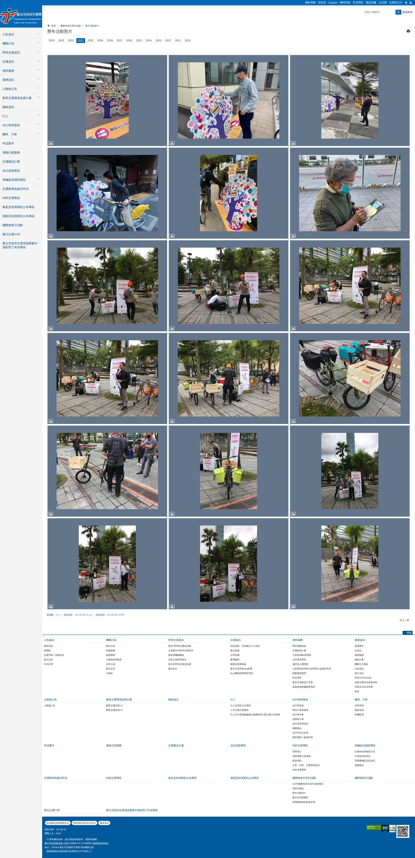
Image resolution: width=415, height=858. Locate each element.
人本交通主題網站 (239, 710)
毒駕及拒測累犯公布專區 (18, 207)
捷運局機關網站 (176, 655)
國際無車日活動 (12, 225)
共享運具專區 (299, 659)
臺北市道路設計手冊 (302, 682)
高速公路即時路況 (177, 659)
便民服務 (297, 640)
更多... (358, 691)
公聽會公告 (50, 699)
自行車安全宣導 (300, 732)
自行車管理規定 (300, 723)
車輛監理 (359, 714)
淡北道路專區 (11, 170)
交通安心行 (395, 2)
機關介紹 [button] (8, 43)
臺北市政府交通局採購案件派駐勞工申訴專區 (19, 245)
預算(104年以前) (363, 677)
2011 (178, 40)
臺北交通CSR (11, 234)
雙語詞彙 (371, 2)
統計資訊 (359, 673)
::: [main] (48, 25)
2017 (120, 40)
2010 (187, 40)
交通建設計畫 (11, 161)
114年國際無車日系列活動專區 (307, 784)
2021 (81, 40)
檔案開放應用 (299, 673)
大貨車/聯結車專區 (301, 655)
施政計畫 (359, 659)
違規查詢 (359, 710)
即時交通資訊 (176, 640)
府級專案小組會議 (301, 756)
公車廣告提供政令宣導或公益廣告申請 (311, 668)
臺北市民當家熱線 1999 (57, 843)
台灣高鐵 (234, 655)
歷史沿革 (110, 646)
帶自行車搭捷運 (300, 710)
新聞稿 (47, 650)
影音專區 (297, 760)
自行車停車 (298, 714)
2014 (149, 40)
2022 (71, 40)
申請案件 (8, 143)
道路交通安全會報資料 (366, 682)
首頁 (53, 26)
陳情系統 (345, 2)
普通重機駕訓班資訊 (365, 760)
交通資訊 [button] (8, 61)
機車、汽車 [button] (9, 134)
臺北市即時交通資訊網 (179, 646)
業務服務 (359, 655)
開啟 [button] (409, 632)
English (333, 2)
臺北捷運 (234, 650)
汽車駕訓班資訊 (363, 756)
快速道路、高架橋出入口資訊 (245, 646)
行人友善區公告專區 (240, 705)
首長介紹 (110, 664)
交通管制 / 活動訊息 (54, 655)
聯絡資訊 (8, 107)
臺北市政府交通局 (21, 16)
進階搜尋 (407, 12)
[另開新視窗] (374, 827)
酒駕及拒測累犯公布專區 (18, 216)
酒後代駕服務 (11, 152)
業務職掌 (110, 655)
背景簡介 (297, 751)
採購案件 (359, 646)
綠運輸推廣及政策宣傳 (303, 802)
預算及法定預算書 (364, 687)
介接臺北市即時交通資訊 (180, 650)
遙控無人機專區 (300, 664)
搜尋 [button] (398, 12)
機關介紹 (111, 640)
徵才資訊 (48, 659)
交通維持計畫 (299, 650)
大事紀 (109, 673)
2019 (100, 40)
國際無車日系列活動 (70, 26)
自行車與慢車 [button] (11, 125)
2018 (110, 40)
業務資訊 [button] (8, 79)
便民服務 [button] (8, 70)
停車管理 (359, 705)
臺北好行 (172, 668)
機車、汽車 (361, 699)
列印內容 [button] (408, 31)
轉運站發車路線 (238, 664)
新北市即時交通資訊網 (179, 664)
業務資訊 (360, 640)
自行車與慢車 (300, 699)
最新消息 (48, 646)
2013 (158, 40)
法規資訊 (359, 668)
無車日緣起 (298, 788)
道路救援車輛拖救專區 (303, 687)
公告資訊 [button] (8, 34)
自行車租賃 (298, 705)
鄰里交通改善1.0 (114, 705)
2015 (139, 40)
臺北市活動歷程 (300, 797)
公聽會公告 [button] (9, 89)
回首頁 (322, 2)
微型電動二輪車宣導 (302, 737)
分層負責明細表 (114, 659)
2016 (129, 40)
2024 (51, 40)
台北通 (383, 2)
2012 (168, 40)
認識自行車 (298, 719)
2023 (61, 40)
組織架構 (110, 650)
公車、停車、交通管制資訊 (306, 765)
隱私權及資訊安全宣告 (84, 823)
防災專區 (297, 677)
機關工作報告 (361, 664)
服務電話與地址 (100, 843)
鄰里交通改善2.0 (114, 710)
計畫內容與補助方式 (365, 751)
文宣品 (358, 650)
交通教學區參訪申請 (15, 188)
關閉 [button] (406, 3)
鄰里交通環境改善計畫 (119, 699)
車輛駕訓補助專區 (365, 745)
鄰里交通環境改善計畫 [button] (17, 98)
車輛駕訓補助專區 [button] (14, 179)
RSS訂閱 (48, 664)
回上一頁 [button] (404, 620)
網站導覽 (310, 2)
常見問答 (358, 2)
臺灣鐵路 (234, 659)
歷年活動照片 (92, 26)
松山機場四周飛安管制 (241, 673)
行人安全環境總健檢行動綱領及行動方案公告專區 (255, 714)
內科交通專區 (11, 198)
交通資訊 (235, 640)
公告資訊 (49, 640)
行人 (233, 699)
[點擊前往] (107, 100)
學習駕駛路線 (299, 646)
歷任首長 (110, 668)
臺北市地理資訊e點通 (241, 668)
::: (3, 1)
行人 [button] (5, 116)
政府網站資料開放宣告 (58, 823)
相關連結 (297, 728)
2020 (90, 40)
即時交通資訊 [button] (11, 52)
